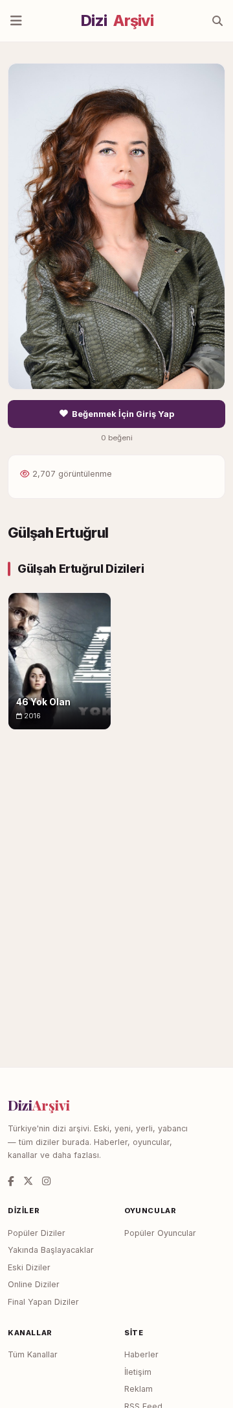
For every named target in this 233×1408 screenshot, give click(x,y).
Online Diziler (34, 1284)
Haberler (141, 1354)
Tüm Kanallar (33, 1354)
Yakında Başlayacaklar (51, 1250)
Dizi (117, 21)
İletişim (137, 1372)
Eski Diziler (29, 1267)
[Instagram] (46, 1181)
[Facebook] (11, 1181)
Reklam (138, 1389)
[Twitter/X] (28, 1181)
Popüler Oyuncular (160, 1233)
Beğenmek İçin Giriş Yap (123, 414)
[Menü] (16, 21)
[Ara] (217, 21)
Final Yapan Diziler (43, 1302)
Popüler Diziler (36, 1233)
